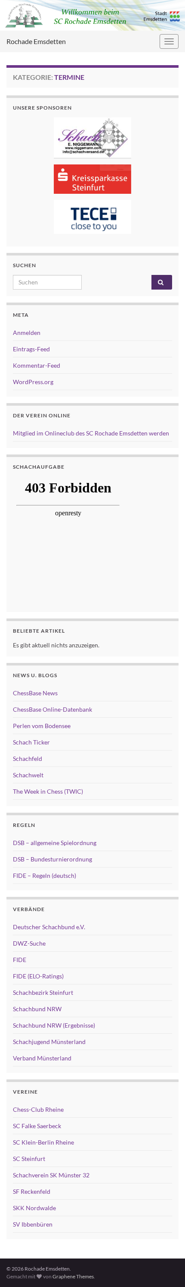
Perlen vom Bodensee (42, 725)
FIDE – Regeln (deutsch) (44, 875)
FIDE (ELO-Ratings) (38, 976)
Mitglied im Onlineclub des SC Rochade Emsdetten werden (91, 433)
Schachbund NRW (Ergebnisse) (54, 1025)
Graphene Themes (73, 1276)
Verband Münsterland (42, 1058)
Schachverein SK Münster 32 (51, 1175)
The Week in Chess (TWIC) (48, 791)
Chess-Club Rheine (38, 1109)
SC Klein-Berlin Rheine (43, 1142)
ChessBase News (35, 693)
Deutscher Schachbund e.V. (49, 927)
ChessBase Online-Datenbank (52, 709)
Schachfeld (27, 758)
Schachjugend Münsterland (49, 1041)
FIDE (19, 959)
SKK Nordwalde (34, 1207)
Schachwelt (28, 775)
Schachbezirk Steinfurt (43, 992)
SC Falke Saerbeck (37, 1125)
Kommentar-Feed (36, 365)
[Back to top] (165, 1267)
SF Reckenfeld (31, 1191)
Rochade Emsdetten (36, 41)
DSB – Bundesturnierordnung (52, 859)
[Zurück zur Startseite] (92, 15)
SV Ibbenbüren (32, 1224)
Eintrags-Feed (31, 349)
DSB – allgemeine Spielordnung (54, 842)
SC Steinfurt (29, 1158)
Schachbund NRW (37, 1009)
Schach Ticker (31, 742)
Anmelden (26, 332)
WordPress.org (33, 381)
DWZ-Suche (29, 943)
